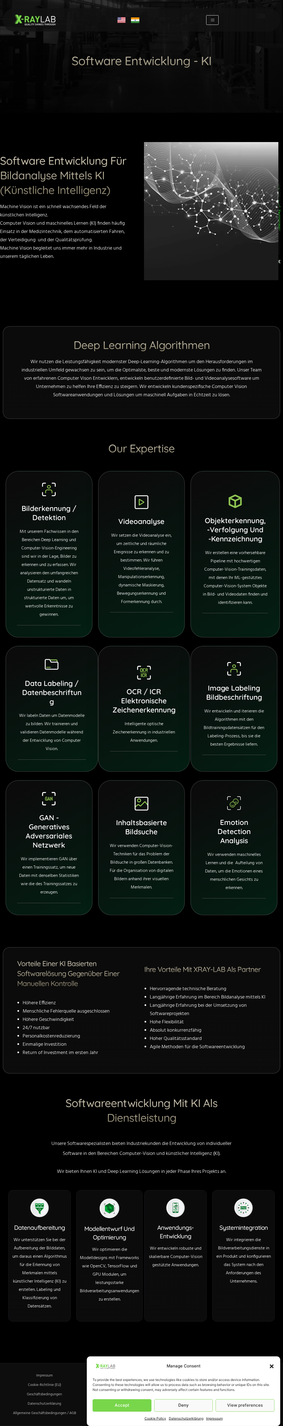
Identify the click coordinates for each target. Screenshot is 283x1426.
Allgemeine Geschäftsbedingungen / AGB (44, 1413)
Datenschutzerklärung (186, 1418)
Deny (183, 1405)
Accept (122, 1405)
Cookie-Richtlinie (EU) (44, 1385)
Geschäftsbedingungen (44, 1394)
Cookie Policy (155, 1418)
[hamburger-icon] (212, 20)
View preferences (245, 1405)
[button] (271, 1366)
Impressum (214, 1418)
